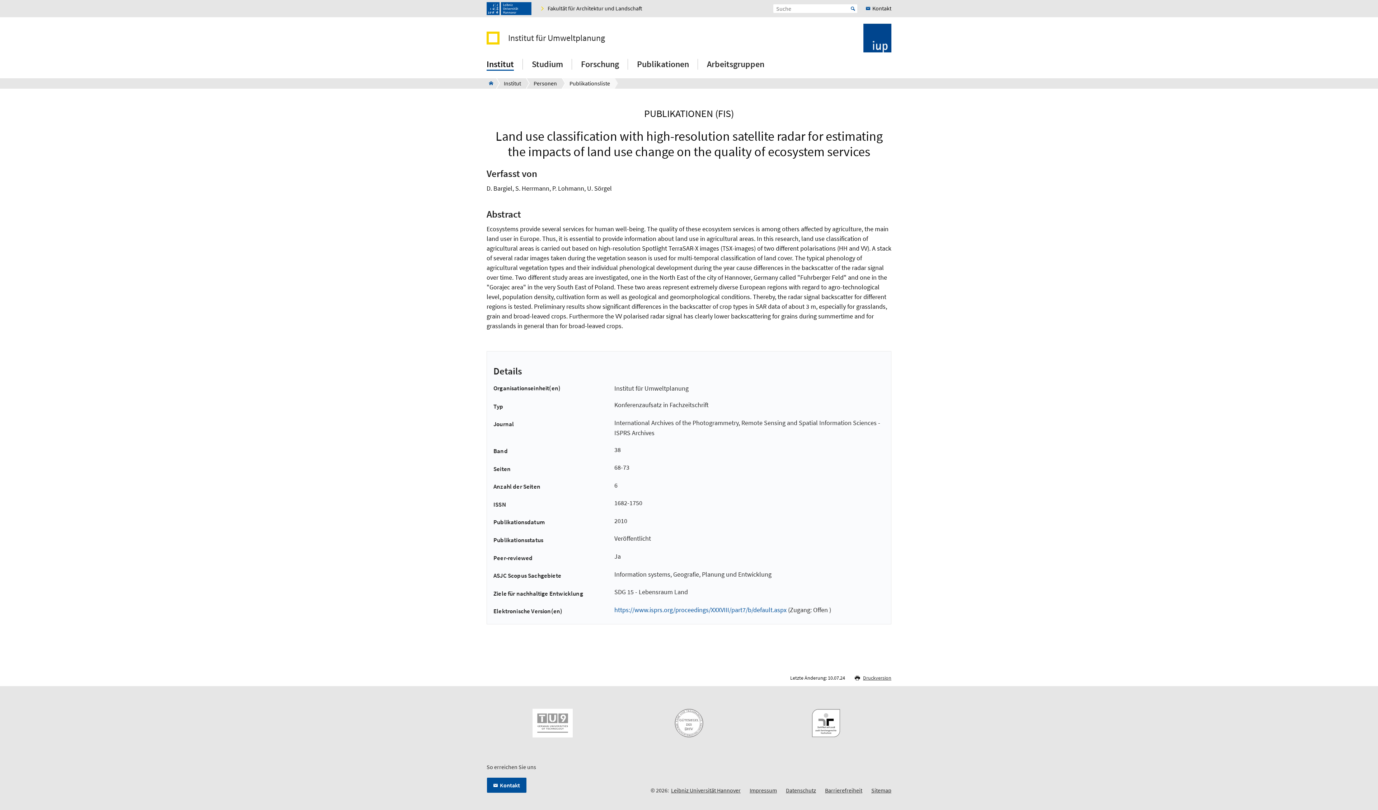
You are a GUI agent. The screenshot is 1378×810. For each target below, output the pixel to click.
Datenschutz (801, 790)
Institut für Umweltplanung (556, 38)
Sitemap (881, 790)
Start (853, 8)
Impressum (763, 790)
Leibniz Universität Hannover (706, 790)
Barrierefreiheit (843, 790)
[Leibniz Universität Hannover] (509, 8)
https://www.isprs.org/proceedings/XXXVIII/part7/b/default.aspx (700, 610)
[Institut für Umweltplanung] (489, 83)
